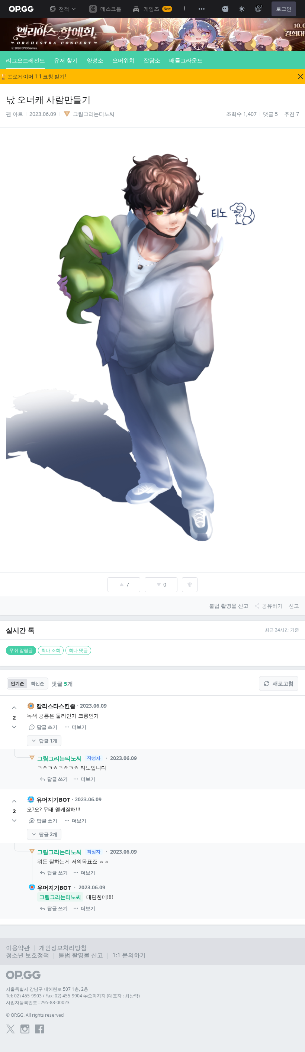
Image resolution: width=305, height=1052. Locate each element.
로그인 (284, 9)
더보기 (79, 727)
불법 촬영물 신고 (80, 955)
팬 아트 (14, 113)
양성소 (95, 60)
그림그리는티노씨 (59, 758)
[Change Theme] (241, 8)
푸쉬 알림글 (21, 650)
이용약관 (18, 948)
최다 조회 (50, 650)
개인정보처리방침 (63, 948)
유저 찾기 (66, 60)
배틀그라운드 (186, 60)
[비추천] (14, 727)
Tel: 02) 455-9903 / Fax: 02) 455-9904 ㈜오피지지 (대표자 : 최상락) (73, 996)
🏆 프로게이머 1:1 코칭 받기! (33, 76)
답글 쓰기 (47, 727)
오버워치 (123, 60)
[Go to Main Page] (21, 9)
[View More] (201, 8)
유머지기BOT (53, 799)
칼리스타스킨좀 (56, 706)
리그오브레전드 (25, 60)
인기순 (17, 683)
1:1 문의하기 (129, 955)
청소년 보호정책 (27, 955)
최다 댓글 (78, 650)
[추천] (14, 707)
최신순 (37, 683)
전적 (64, 9)
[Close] (300, 76)
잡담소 (152, 60)
